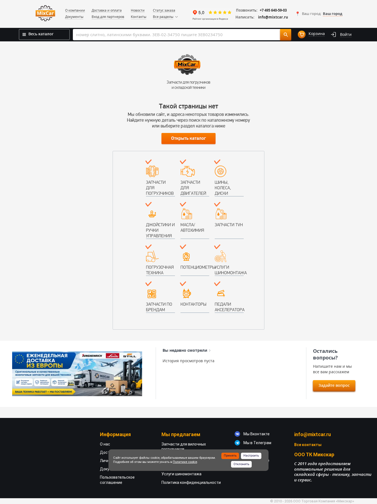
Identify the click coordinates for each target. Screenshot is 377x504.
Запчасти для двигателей (193, 188)
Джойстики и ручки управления (160, 230)
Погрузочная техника (160, 270)
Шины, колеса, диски (223, 188)
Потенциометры (194, 267)
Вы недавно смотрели (185, 350)
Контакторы (193, 304)
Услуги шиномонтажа (229, 270)
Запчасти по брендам (159, 307)
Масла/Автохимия (192, 227)
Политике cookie (185, 462)
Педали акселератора (229, 307)
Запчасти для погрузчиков (160, 188)
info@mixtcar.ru (273, 17)
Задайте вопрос (334, 385)
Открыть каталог (188, 138)
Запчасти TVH (229, 224)
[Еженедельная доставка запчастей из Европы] (77, 373)
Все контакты (308, 444)
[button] (318, 13)
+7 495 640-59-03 (273, 10)
